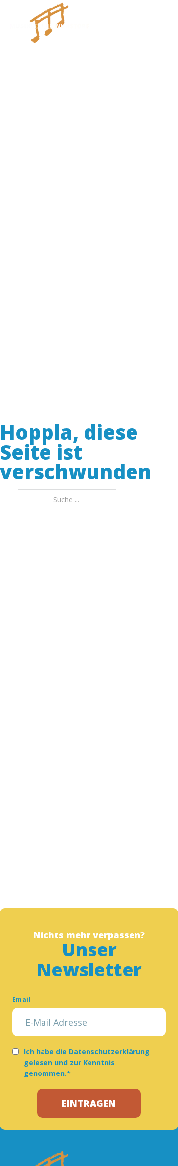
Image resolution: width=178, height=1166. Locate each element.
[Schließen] (161, 22)
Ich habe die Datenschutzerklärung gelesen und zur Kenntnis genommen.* (87, 1062)
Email (21, 999)
